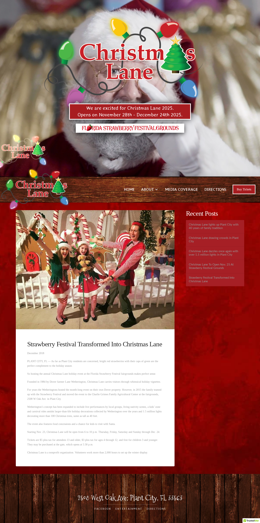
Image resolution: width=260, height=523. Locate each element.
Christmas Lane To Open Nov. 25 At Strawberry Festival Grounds (211, 266)
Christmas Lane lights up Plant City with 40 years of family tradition (213, 226)
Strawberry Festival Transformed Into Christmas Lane (211, 279)
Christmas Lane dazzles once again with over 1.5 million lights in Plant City (213, 253)
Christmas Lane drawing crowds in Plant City (213, 240)
